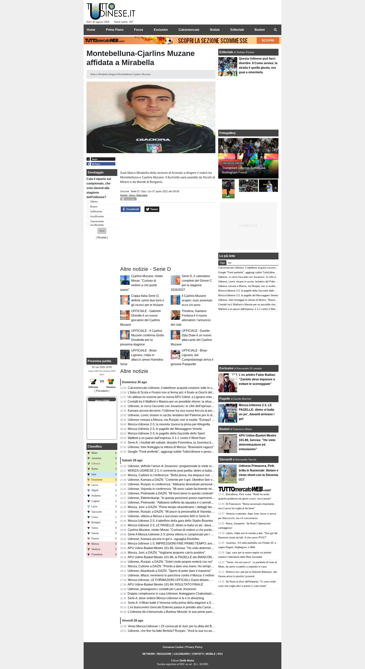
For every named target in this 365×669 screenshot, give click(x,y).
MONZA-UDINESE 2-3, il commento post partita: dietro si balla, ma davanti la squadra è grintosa (192, 470)
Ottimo (94, 201)
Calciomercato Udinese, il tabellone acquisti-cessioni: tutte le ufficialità (175, 387)
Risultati (102, 237)
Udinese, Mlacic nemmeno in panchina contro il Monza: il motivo (171, 575)
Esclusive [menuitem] (161, 29)
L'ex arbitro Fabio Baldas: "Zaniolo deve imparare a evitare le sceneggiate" (257, 379)
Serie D (135, 191)
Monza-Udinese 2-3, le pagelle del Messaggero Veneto (165, 428)
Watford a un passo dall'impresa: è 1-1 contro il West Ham (166, 438)
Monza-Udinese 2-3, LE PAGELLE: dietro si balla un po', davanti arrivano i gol (180, 525)
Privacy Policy (194, 647)
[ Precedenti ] (101, 390)
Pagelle (224, 398)
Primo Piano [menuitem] (115, 29)
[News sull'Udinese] (110, 11)
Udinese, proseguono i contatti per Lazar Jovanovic (162, 589)
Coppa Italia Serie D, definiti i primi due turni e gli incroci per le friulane (147, 300)
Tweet (153, 209)
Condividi (132, 209)
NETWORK (148, 653)
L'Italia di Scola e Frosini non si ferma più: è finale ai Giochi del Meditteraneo (179, 392)
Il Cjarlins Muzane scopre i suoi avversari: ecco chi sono (197, 300)
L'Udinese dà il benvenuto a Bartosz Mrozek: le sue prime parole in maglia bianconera (186, 611)
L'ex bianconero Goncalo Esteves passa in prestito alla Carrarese (172, 607)
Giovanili (225, 459)
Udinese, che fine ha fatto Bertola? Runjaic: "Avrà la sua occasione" (173, 630)
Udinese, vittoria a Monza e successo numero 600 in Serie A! (168, 516)
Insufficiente (97, 216)
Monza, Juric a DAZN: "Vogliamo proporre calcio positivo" (166, 552)
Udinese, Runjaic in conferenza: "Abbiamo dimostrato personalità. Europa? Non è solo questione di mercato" (201, 484)
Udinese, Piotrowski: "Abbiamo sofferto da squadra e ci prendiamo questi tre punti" (183, 502)
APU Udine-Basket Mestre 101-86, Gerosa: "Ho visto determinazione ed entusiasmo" (185, 548)
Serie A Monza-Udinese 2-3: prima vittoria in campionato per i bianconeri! (177, 534)
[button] (102, 231)
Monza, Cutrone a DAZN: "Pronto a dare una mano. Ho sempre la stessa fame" (181, 566)
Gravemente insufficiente (97, 223)
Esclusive (226, 368)
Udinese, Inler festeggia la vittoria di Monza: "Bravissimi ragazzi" (171, 447)
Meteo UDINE (102, 401)
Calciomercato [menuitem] (189, 29)
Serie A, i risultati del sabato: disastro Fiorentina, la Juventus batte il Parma (178, 442)
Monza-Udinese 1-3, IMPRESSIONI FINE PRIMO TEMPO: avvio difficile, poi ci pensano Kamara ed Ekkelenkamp (204, 543)
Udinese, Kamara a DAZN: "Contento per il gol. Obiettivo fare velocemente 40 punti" (184, 479)
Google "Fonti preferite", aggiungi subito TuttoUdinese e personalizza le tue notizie (183, 451)
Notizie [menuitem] (215, 29)
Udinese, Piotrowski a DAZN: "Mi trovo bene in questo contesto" (171, 493)
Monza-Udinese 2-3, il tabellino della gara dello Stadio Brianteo (170, 520)
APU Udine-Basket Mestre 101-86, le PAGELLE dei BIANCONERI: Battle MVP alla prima (188, 557)
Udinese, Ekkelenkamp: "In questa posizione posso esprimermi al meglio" (177, 498)
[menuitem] (275, 29)
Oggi (222, 262)
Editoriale (226, 52)
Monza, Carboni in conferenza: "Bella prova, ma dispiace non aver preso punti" (181, 475)
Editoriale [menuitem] (237, 29)
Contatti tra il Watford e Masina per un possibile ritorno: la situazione (173, 401)
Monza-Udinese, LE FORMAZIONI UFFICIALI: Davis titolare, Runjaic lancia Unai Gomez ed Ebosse (195, 580)
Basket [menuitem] (260, 29)
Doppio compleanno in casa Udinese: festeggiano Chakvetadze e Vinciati (177, 593)
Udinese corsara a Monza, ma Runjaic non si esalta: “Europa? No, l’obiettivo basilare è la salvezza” (194, 419)
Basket (224, 429)
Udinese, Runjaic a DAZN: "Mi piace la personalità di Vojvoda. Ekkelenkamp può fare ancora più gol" (196, 511)
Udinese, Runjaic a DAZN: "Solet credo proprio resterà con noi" (170, 561)
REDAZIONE (164, 653)
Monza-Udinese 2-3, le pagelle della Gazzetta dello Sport (166, 433)
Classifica (95, 446)
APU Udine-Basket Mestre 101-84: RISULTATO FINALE (165, 584)
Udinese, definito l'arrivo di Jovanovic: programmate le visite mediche (174, 466)
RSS (220, 653)
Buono (93, 206)
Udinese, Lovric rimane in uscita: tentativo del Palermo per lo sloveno (174, 415)
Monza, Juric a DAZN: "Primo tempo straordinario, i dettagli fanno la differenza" (181, 507)
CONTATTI (198, 653)
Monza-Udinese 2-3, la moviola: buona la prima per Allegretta (169, 424)
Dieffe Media (187, 660)
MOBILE (211, 653)
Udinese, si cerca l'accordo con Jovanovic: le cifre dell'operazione (172, 406)
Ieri (229, 262)
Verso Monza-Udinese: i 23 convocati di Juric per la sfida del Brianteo (174, 626)
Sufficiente (96, 211)
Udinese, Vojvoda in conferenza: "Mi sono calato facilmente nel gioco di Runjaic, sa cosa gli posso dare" (198, 488)
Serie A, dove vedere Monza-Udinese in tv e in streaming (166, 598)
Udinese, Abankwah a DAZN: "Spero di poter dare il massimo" (169, 570)
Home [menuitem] (91, 29)
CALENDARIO (182, 653)
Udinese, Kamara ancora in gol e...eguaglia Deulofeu (163, 539)
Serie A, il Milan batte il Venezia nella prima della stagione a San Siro (174, 602)
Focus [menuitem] (138, 29)
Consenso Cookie (173, 647)
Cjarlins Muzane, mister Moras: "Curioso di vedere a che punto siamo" (175, 529)
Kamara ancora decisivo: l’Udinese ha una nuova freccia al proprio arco (176, 410)
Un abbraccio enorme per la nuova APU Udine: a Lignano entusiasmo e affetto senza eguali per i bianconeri (200, 397)
